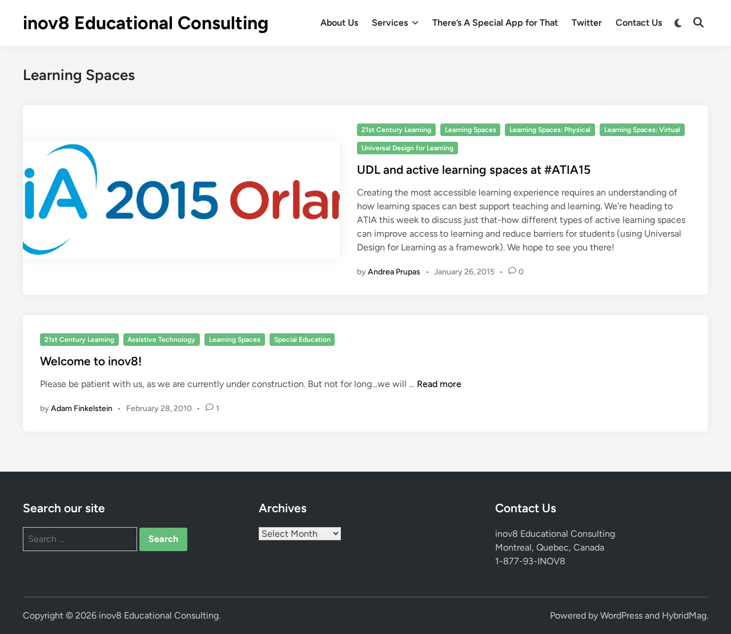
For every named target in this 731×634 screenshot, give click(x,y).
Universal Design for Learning (407, 148)
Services (390, 22)
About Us (339, 22)
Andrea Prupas (394, 272)
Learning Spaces (470, 130)
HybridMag (684, 615)
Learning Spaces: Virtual (642, 130)
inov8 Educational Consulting (145, 23)
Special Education (302, 340)
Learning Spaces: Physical (550, 130)
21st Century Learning (396, 130)
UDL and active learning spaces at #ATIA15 (474, 169)
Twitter (587, 22)
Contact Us (639, 22)
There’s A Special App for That (495, 22)
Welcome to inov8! (91, 361)
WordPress (621, 615)
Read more (439, 383)
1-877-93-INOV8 (530, 561)
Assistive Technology (161, 340)
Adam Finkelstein (82, 408)
